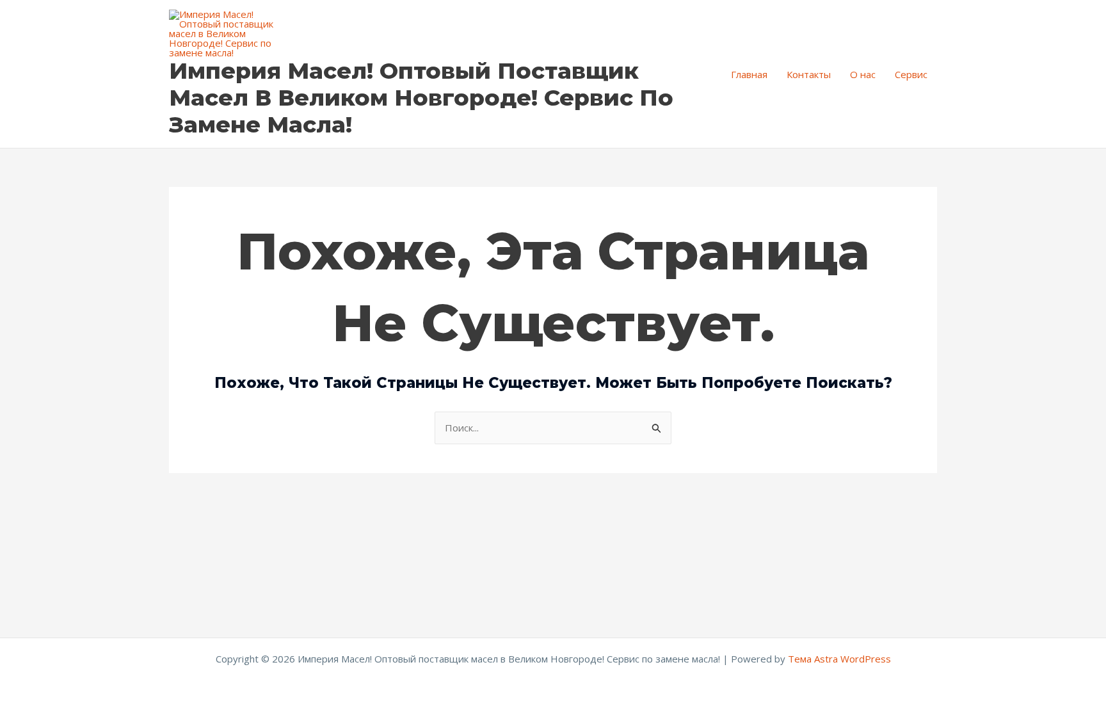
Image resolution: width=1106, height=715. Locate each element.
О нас (863, 74)
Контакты (809, 74)
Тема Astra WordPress (839, 658)
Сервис (911, 74)
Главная (749, 74)
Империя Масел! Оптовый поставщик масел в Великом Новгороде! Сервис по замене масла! (421, 97)
